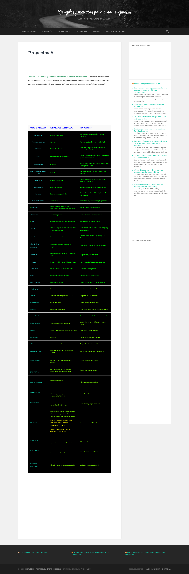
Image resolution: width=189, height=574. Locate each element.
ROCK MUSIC (34, 402)
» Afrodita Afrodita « (36, 351)
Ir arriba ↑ (166, 569)
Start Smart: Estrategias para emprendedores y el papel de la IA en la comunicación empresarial (150, 143)
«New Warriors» (35, 282)
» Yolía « (32, 330)
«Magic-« (34, 289)
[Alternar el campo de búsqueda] (167, 31)
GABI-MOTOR (34, 372)
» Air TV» (32, 296)
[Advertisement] (69, 107)
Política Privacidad (115, 31)
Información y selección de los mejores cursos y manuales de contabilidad (148, 171)
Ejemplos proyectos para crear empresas (95, 11)
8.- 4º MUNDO (34, 450)
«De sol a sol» (34, 237)
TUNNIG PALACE (35, 392)
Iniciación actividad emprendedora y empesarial (90, 553)
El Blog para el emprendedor (33, 553)
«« (34, 207)
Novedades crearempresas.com (147, 84)
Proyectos (63, 31)
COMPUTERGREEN (36, 382)
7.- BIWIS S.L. (34, 440)
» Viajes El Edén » (35, 316)
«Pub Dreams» (34, 255)
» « (34, 215)
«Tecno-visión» (34, 269)
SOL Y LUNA (34, 423)
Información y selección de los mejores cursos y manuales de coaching (148, 185)
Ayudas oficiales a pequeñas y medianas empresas (145, 553)
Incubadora (81, 31)
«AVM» (32, 275)
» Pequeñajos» (34, 302)
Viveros (96, 31)
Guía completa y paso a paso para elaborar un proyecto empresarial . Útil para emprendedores (150, 90)
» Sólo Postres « (35, 323)
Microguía (47, 31)
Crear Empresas (28, 31)
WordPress (86, 569)
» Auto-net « (33, 309)
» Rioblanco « (34, 337)
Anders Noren (153, 569)
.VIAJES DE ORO (35, 360)
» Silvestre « (33, 344)
